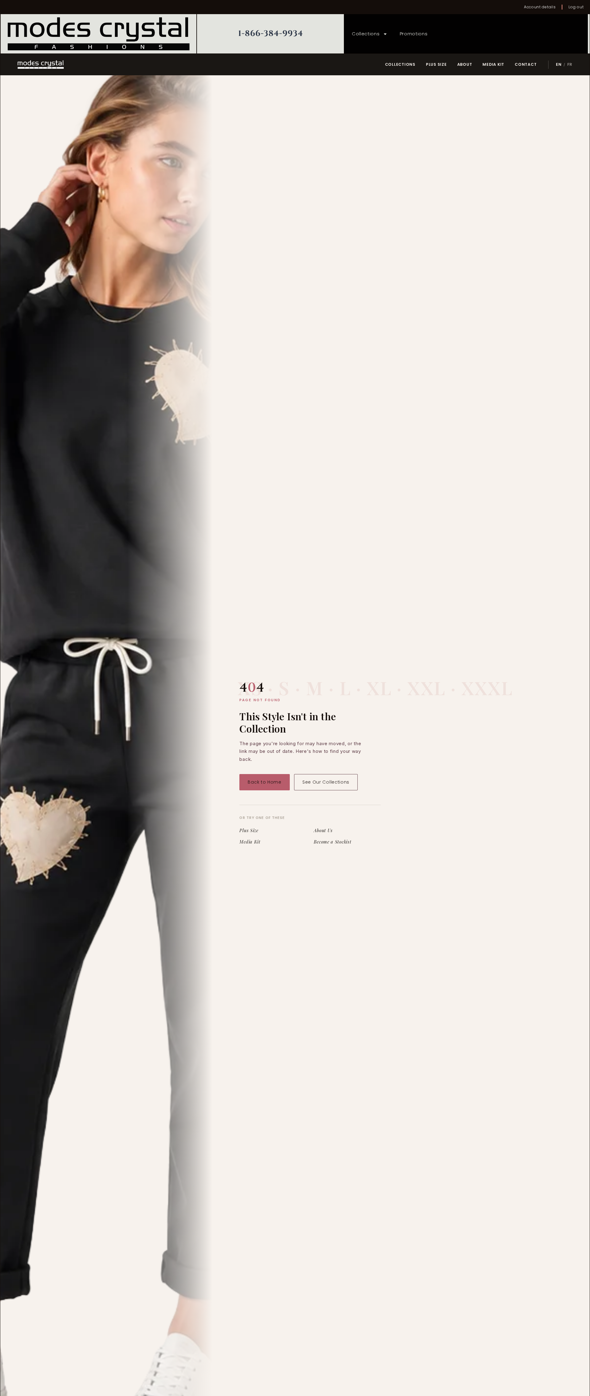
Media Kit (493, 64)
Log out (576, 7)
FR (570, 64)
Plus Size (436, 64)
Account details (540, 7)
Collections (366, 33)
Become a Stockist (332, 842)
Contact (526, 64)
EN (559, 64)
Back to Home (264, 782)
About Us (323, 831)
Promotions (414, 33)
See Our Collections (325, 782)
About (464, 64)
